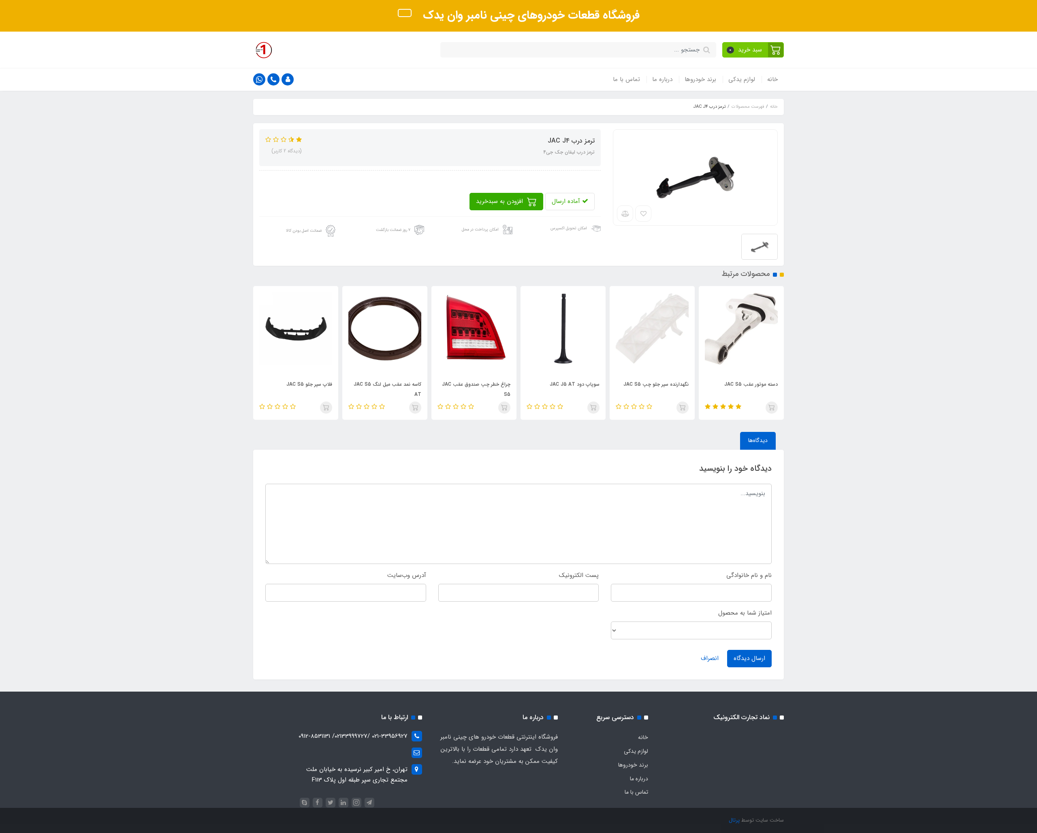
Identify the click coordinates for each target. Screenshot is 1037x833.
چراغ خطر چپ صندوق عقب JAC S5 (476, 389)
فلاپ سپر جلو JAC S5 (309, 384)
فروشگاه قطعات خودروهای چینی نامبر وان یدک (530, 15)
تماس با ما (626, 79)
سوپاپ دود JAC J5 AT (575, 384)
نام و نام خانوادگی (749, 575)
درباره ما (662, 79)
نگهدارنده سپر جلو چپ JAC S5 (656, 384)
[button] (753, 50)
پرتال (734, 820)
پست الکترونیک (579, 575)
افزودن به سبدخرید (500, 201)
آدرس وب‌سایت (406, 575)
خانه (772, 79)
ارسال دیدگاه (749, 658)
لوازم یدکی (741, 79)
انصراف (710, 658)
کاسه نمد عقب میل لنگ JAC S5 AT (387, 389)
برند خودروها (700, 79)
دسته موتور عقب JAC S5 (751, 384)
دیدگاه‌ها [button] (758, 440)
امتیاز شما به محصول (745, 613)
